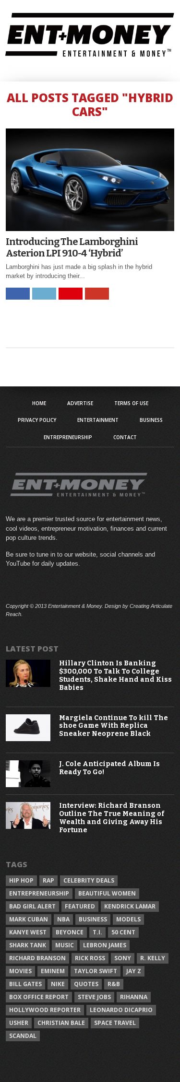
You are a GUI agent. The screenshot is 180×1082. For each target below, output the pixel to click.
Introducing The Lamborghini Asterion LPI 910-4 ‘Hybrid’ (72, 247)
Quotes (86, 984)
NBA (63, 919)
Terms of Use (131, 403)
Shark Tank (27, 945)
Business (151, 420)
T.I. (97, 932)
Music (64, 945)
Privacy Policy (37, 420)
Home (39, 403)
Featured (80, 906)
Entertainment (98, 420)
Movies (20, 971)
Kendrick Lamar (130, 906)
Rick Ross (90, 958)
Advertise (80, 403)
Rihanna (133, 997)
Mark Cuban (28, 919)
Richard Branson (37, 958)
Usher (18, 1023)
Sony (122, 958)
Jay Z (133, 971)
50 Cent (123, 932)
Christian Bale (61, 1023)
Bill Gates (25, 984)
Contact (125, 437)
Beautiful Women (107, 893)
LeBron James (104, 945)
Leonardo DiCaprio (121, 1010)
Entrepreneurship (68, 437)
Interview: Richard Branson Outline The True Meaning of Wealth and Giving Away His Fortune (111, 818)
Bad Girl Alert (32, 906)
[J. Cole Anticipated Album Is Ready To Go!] (28, 785)
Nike (58, 984)
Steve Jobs (94, 997)
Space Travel (115, 1023)
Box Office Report (39, 997)
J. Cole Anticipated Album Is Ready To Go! (109, 768)
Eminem (53, 971)
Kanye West (28, 932)
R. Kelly (152, 958)
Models (128, 919)
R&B (114, 984)
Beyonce (70, 932)
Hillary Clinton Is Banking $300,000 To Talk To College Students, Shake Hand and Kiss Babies (115, 675)
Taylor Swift (95, 971)
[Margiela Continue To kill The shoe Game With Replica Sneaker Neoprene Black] (28, 739)
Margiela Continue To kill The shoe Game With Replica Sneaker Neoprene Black (113, 726)
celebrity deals (88, 880)
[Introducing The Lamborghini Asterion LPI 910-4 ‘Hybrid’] (90, 228)
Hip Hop (21, 880)
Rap (48, 880)
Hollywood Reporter (45, 1010)
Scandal (22, 1036)
